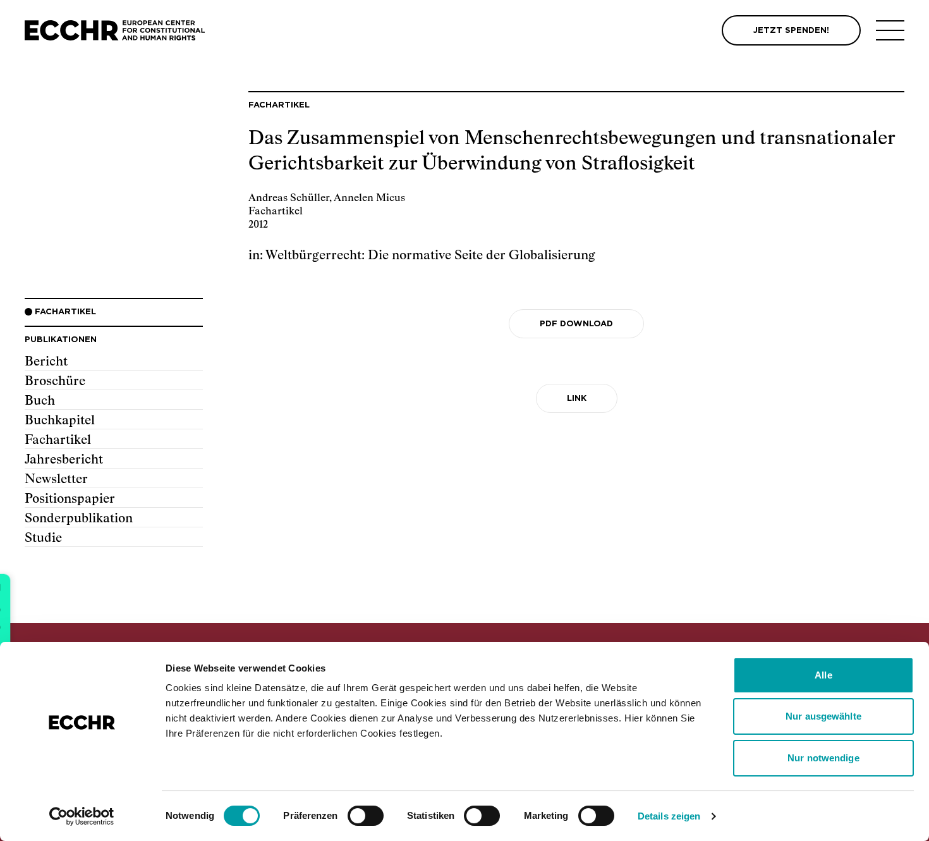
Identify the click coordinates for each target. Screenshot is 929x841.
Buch (40, 401)
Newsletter (56, 479)
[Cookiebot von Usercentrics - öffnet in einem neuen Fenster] (82, 816)
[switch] (366, 816)
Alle (823, 675)
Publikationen (61, 340)
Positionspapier (70, 499)
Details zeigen (669, 816)
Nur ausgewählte (823, 716)
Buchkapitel (60, 420)
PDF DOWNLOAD (576, 324)
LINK (576, 399)
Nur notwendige (823, 757)
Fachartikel (58, 440)
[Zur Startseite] (115, 30)
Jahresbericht (64, 459)
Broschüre (55, 381)
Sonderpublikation (79, 518)
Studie (43, 538)
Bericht (46, 361)
